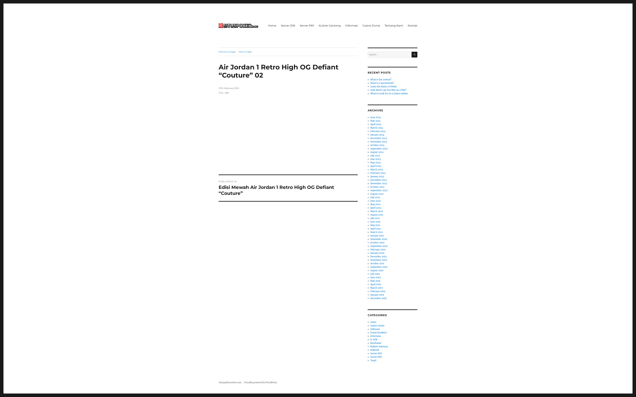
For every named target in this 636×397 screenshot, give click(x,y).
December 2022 (378, 180)
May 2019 (375, 281)
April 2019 (375, 284)
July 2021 (375, 218)
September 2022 (379, 190)
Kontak (412, 25)
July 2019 (375, 274)
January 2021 (377, 235)
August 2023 (376, 152)
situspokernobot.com (230, 382)
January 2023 (377, 176)
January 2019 (377, 294)
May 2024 (375, 120)
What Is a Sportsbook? (382, 83)
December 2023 (378, 138)
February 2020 (378, 249)
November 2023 (378, 141)
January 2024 (377, 134)
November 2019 (378, 260)
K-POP (373, 339)
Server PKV (307, 25)
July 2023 (375, 155)
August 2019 (376, 270)
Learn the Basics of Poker (383, 86)
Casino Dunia (371, 25)
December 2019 (378, 256)
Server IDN (288, 25)
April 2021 (375, 228)
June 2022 (375, 200)
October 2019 (377, 263)
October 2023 (377, 145)
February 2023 (377, 173)
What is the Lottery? (380, 79)
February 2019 (377, 291)
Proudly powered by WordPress (260, 382)
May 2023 (375, 162)
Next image (245, 51)
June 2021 (375, 221)
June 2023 (375, 159)
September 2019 (378, 267)
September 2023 (378, 148)
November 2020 (378, 239)
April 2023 (375, 166)
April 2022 (375, 207)
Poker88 (374, 350)
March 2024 (376, 127)
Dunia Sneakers (378, 332)
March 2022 (376, 211)
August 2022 (377, 194)
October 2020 (377, 242)
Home (272, 25)
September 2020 (379, 246)
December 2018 (378, 298)
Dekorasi (375, 329)
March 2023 (376, 169)
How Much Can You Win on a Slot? (388, 90)
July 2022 (375, 197)
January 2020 (377, 253)
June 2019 (375, 277)
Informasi (351, 25)
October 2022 (377, 187)
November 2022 (378, 183)
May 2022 (375, 204)
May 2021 (375, 225)
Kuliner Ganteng (330, 25)
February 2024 (378, 131)
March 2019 (376, 287)
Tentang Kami (394, 25)
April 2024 (375, 124)
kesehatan (375, 343)
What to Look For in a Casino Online (389, 93)
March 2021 (376, 232)
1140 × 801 (224, 92)
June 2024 (375, 117)
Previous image (227, 51)
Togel (373, 360)
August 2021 (376, 214)
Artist (373, 322)
